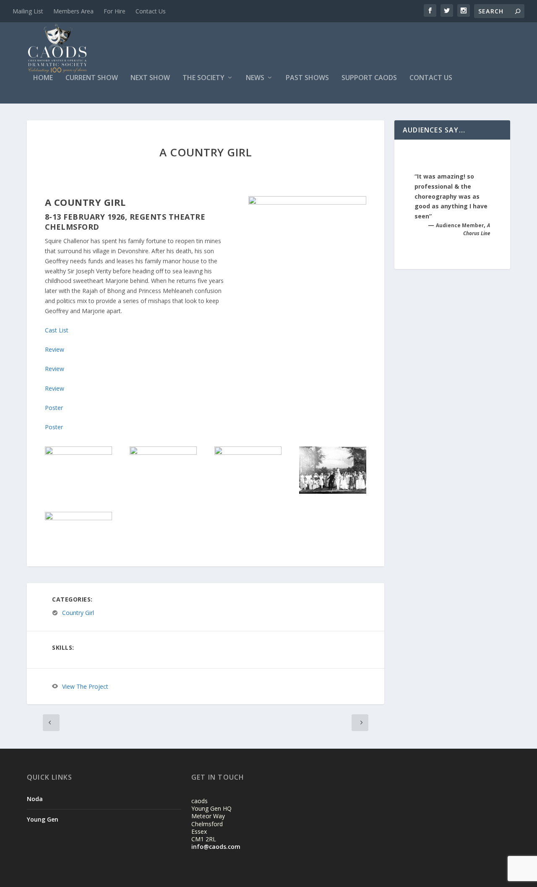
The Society (203, 78)
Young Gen (42, 819)
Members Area (73, 11)
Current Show (91, 78)
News (255, 78)
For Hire (114, 11)
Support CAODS (369, 78)
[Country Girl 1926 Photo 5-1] (332, 491)
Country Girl (78, 613)
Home (43, 78)
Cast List (56, 330)
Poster (54, 408)
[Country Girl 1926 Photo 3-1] (163, 452)
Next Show (150, 78)
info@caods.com (215, 847)
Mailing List (28, 11)
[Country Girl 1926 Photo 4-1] (248, 452)
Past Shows (307, 78)
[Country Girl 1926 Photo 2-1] (78, 452)
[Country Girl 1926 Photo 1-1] (78, 518)
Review (54, 349)
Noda (35, 799)
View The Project (85, 686)
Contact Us (151, 11)
